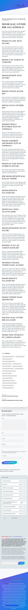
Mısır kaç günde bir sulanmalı (8, 368)
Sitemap (11, 471)
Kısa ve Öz (20, 5)
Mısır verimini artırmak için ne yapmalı (9, 375)
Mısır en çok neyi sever (7, 363)
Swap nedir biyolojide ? (7, 510)
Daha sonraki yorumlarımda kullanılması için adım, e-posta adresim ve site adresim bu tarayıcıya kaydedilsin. (14, 452)
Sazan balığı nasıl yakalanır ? (8, 491)
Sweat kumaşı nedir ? (7, 480)
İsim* (3, 432)
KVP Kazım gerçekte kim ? (8, 498)
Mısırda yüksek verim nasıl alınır (8, 380)
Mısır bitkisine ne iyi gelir (7, 358)
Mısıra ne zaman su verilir (7, 378)
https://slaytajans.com (5, 469)
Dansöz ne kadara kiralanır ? (8, 494)
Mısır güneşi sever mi (17, 363)
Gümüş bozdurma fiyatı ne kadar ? (9, 513)
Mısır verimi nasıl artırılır (7, 373)
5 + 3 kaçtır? (4, 455)
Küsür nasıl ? (5, 484)
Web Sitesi (4, 444)
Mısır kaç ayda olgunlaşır (17, 366)
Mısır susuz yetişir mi (19, 368)
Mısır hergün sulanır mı (7, 366)
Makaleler (7, 353)
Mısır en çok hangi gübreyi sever (9, 361)
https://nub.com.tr (4, 471)
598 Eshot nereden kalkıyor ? (8, 487)
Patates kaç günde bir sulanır (8, 387)
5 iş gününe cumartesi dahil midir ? (9, 506)
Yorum (3, 418)
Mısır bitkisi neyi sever (20, 356)
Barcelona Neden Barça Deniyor (10, 396)
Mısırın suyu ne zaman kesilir (8, 385)
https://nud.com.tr (15, 469)
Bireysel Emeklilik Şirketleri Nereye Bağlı (12, 400)
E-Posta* (3, 438)
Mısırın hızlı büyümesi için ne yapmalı (9, 383)
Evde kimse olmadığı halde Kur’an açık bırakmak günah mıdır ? (10, 502)
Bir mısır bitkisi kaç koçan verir (8, 356)
